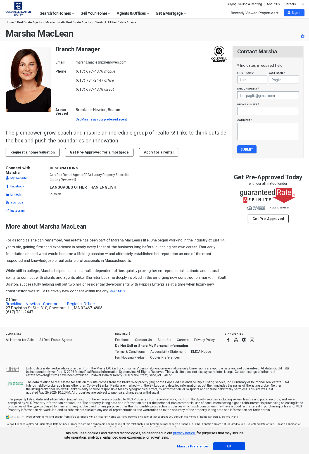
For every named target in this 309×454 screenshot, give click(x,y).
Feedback (122, 340)
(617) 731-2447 (89, 80)
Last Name (277, 72)
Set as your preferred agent (101, 119)
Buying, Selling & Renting (244, 4)
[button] (294, 12)
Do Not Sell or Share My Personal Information (151, 346)
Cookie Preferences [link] (165, 357)
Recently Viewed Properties (253, 13)
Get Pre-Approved (268, 219)
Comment (244, 120)
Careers (290, 4)
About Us (273, 4)
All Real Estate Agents (55, 340)
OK (229, 446)
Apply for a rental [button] (159, 152)
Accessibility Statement (167, 352)
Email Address (248, 88)
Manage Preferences (193, 446)
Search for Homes (55, 13)
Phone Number (248, 104)
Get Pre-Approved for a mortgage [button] (99, 152)
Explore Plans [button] (229, 416)
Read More (118, 291)
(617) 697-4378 (89, 71)
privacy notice (184, 433)
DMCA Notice (201, 352)
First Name (245, 72)
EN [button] (302, 4)
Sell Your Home (94, 13)
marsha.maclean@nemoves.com (101, 62)
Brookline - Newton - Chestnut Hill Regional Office (50, 304)
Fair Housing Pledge (130, 357)
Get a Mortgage (169, 13)
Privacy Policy (204, 340)
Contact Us (143, 340)
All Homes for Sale (20, 340)
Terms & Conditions (130, 352)
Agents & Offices (131, 13)
